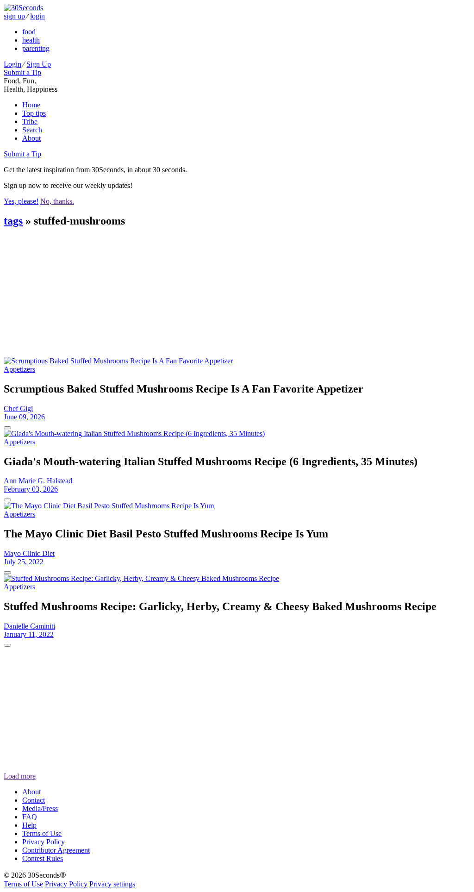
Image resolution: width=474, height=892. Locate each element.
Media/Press (40, 808)
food (29, 32)
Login (12, 64)
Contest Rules (42, 858)
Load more (20, 776)
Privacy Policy (43, 842)
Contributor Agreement (56, 850)
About (31, 138)
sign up (14, 16)
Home (31, 105)
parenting (36, 48)
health (31, 40)
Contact (33, 800)
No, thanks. (57, 201)
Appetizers (19, 369)
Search (32, 130)
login (37, 16)
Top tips (34, 113)
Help (29, 825)
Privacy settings (112, 884)
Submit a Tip (22, 72)
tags (13, 221)
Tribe (29, 121)
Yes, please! (21, 201)
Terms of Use (42, 833)
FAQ (29, 817)
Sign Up (38, 64)
